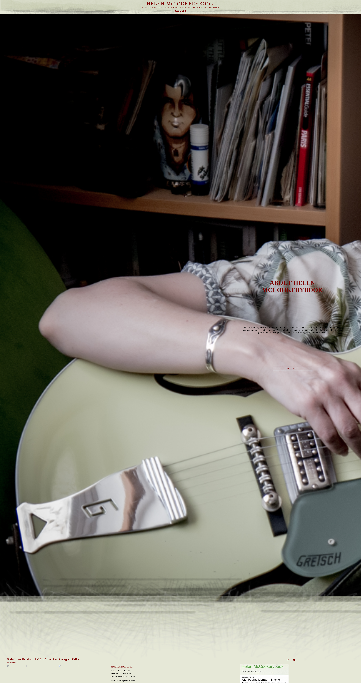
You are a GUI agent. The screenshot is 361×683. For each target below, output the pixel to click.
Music (166, 8)
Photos (174, 8)
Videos (183, 8)
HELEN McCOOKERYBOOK (180, 3)
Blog (147, 8)
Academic (198, 8)
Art (189, 8)
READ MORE (292, 369)
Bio (142, 8)
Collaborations (212, 8)
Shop (159, 8)
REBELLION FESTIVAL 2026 (121, 666)
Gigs (154, 8)
